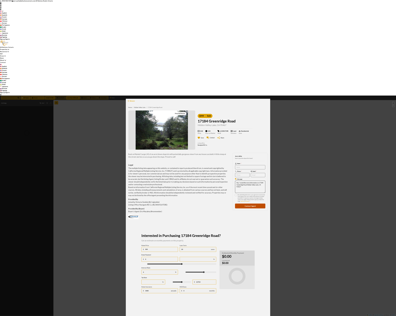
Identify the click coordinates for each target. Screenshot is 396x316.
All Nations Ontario (7, 47)
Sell (1, 54)
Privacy (247, 201)
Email (255, 171)
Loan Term (183, 245)
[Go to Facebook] (0, 3)
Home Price (145, 245)
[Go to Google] (0, 9)
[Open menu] (0, 95)
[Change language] (1, 11)
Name (239, 163)
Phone (239, 171)
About (2, 60)
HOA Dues (183, 287)
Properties (3, 49)
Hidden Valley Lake (139, 107)
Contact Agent (250, 206)
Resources (3, 51)
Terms (242, 201)
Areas (2, 56)
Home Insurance (146, 287)
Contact (3, 62)
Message (239, 179)
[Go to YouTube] (0, 7)
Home (130, 107)
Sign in (7, 39)
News (2, 58)
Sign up (2, 39)
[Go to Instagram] (0, 5)
